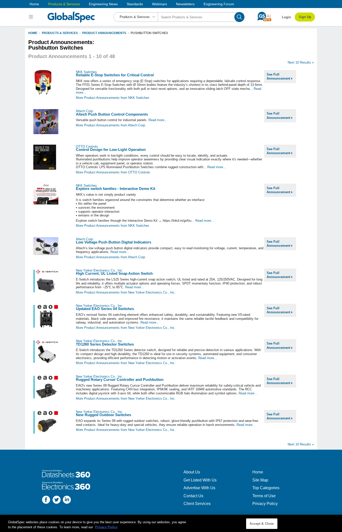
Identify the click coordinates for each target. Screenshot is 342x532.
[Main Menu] (31, 17)
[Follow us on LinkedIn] (67, 500)
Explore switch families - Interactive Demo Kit (115, 188)
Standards (135, 4)
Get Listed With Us (200, 480)
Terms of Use (264, 496)
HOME (32, 33)
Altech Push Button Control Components (112, 114)
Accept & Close (262, 523)
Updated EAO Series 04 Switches (105, 309)
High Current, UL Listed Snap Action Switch (114, 273)
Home (34, 4)
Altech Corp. (85, 111)
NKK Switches (86, 72)
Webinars (159, 4)
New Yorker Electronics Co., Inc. (99, 270)
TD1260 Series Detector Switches (105, 344)
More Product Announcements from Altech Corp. (111, 125)
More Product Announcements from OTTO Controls (113, 172)
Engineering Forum (219, 4)
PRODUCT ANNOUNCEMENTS (104, 33)
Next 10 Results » (301, 62)
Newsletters (185, 4)
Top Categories (265, 488)
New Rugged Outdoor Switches (103, 415)
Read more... (157, 120)
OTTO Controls (87, 146)
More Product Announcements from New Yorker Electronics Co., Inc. (126, 292)
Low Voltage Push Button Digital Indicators (113, 242)
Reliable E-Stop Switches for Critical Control (115, 75)
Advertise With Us (199, 488)
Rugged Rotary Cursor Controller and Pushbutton (119, 379)
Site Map (260, 480)
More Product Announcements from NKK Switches (112, 98)
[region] (171, 523)
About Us (192, 472)
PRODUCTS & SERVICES (60, 33)
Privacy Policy (265, 503)
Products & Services (64, 4)
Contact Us (193, 496)
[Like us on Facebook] (46, 500)
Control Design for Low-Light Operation (111, 149)
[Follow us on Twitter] (57, 500)
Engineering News (103, 4)
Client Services (197, 503)
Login (286, 17)
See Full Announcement (279, 76)
